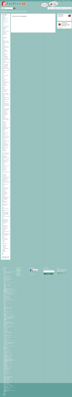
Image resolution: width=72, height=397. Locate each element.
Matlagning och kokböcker (5, 136)
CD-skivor (5, 274)
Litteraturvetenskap (4, 34)
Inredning (3, 249)
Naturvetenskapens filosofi (5, 231)
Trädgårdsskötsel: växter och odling (8, 354)
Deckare (3, 78)
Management (3, 115)
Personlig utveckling (5, 248)
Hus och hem (5, 362)
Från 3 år (3, 135)
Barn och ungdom (4, 238)
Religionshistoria (4, 205)
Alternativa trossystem (5, 66)
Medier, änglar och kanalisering (8, 277)
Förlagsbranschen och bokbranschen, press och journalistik (5, 47)
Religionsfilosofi (6, 348)
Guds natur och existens (5, 204)
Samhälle (3, 250)
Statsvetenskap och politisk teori (8, 380)
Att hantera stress (4, 125)
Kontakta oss (19, 268)
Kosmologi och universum (5, 31)
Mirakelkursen (4, 49)
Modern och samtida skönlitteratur (8, 332)
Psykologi (3, 40)
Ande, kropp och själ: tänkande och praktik (9, 342)
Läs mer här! (60, 27)
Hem (13, 16)
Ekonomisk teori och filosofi (5, 108)
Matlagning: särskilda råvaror (7, 352)
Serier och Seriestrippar (5, 212)
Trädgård (3, 80)
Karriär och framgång (5, 65)
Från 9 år (3, 131)
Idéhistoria (3, 230)
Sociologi (3, 215)
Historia (3, 74)
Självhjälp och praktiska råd (5, 42)
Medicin (3, 200)
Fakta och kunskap (5, 239)
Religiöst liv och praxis (5, 221)
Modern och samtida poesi (7, 349)
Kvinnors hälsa (4, 227)
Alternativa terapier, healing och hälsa (9, 293)
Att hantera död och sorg (5, 105)
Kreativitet (4, 247)
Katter (3, 203)
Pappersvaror (5, 364)
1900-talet (3, 96)
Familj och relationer (6, 365)
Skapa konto (55, 0)
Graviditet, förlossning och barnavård (8, 316)
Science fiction (5, 341)
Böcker (3, 236)
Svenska (3, 232)
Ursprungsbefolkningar (5, 213)
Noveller (5, 347)
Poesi (2, 39)
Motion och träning (4, 114)
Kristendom (3, 45)
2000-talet (3, 95)
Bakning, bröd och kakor (5, 109)
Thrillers (3, 107)
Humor (3, 73)
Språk (3, 86)
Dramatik (3, 88)
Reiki (2, 224)
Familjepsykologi (4, 202)
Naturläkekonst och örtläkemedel (8, 282)
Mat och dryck (4, 72)
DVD (2, 36)
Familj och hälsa (6, 344)
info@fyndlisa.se (18, 273)
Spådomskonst (4, 53)
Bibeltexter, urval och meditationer (8, 317)
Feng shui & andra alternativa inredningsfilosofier (4, 169)
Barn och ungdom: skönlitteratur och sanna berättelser (5, 51)
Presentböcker (4, 126)
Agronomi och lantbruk (5, 220)
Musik (3, 253)
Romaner (3, 77)
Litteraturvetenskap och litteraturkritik (8, 359)
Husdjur (3, 69)
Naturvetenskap (4, 83)
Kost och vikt (5, 367)
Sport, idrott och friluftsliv (5, 75)
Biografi (3, 44)
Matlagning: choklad (4, 201)
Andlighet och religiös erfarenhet (8, 343)
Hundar (5, 350)
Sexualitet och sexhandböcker (8, 279)
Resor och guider (4, 79)
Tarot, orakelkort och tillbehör (7, 272)
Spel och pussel (4, 124)
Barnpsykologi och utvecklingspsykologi (9, 323)
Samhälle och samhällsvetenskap (8, 308)
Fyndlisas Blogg (32, 274)
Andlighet (3, 237)
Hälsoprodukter (6, 357)
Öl (2, 206)
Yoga (4, 275)
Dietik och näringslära (5, 58)
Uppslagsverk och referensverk (8, 384)
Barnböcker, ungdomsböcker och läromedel (5, 18)
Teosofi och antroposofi (5, 214)
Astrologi (3, 30)
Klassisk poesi (4, 141)
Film (2, 252)
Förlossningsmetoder (5, 235)
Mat (2, 244)
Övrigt (3, 254)
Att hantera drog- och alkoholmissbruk (9, 322)
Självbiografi (3, 87)
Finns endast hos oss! (5, 137)
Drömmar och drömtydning (5, 140)
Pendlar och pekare (4, 67)
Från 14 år (3, 139)
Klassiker (3, 116)
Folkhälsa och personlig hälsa (7, 376)
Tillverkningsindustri (4, 199)
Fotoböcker (3, 123)
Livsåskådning (4, 243)
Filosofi (3, 63)
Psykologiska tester (4, 219)
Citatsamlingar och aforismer (6, 127)
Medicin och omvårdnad (5, 41)
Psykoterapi (3, 138)
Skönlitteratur (4, 43)
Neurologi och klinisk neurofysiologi (8, 387)
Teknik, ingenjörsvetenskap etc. (8, 356)
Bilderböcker (3, 121)
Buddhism (3, 130)
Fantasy (3, 76)
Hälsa (2, 35)
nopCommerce (61, 272)
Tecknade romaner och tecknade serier (9, 311)
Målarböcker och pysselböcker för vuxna (9, 326)
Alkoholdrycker (5, 351)
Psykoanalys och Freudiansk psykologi (9, 385)
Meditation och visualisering (5, 68)
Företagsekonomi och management (8, 291)
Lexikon (3, 218)
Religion (3, 207)
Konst (2, 92)
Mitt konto (4, 394)
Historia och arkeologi (5, 64)
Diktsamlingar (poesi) (5, 134)
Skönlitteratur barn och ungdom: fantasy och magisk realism (6, 182)
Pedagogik (3, 106)
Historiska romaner (4, 91)
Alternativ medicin (4, 122)
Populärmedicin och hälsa (7, 368)
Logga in (59, 0)
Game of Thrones (4, 258)
